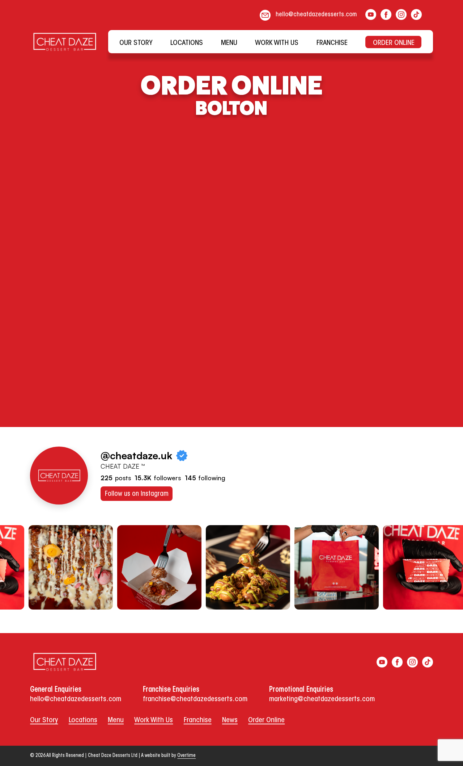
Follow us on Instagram (137, 494)
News (230, 720)
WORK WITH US (276, 43)
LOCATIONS (186, 43)
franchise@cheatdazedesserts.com (195, 699)
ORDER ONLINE (394, 43)
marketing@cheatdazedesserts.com (322, 699)
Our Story (44, 720)
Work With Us (153, 720)
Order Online (266, 720)
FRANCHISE (332, 43)
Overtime (186, 755)
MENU (229, 43)
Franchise (198, 720)
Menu (116, 720)
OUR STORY (136, 43)
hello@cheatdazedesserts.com (316, 15)
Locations (83, 720)
